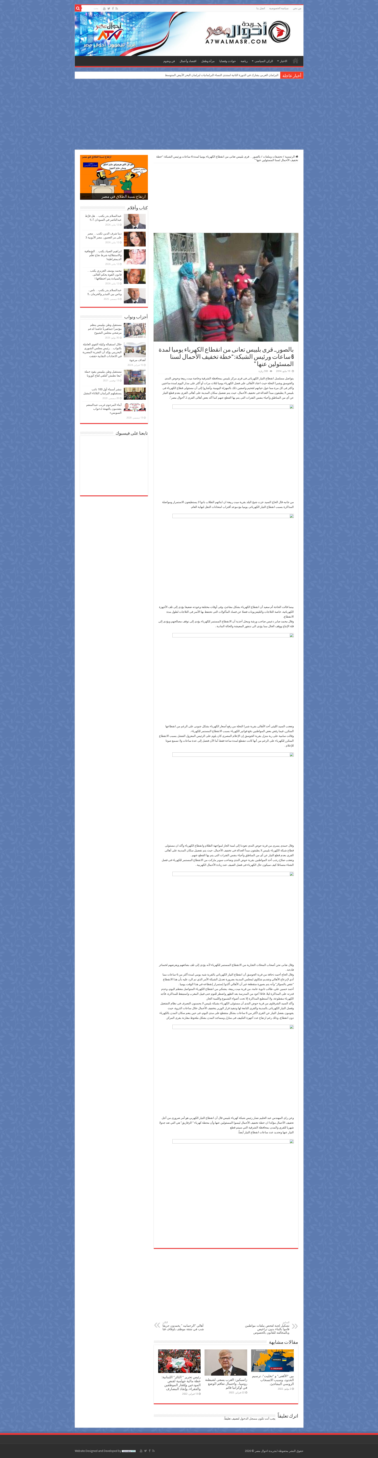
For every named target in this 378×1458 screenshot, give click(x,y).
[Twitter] (109, 8)
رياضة (244, 61)
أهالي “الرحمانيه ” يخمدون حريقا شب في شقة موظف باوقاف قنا (183, 1326)
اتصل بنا (260, 8)
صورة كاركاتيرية (133, 197)
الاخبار (283, 61)
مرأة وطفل (208, 61)
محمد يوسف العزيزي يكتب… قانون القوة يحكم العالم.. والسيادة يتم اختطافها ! (104, 274)
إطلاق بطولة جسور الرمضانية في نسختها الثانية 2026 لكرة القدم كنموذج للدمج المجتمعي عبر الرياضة (219, 75)
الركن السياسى (264, 61)
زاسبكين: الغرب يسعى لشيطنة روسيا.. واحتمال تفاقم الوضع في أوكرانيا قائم (226, 1384)
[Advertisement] (189, 114)
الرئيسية (295, 60)
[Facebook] (113, 8)
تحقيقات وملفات (272, 156)
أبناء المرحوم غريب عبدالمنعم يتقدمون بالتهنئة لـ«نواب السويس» (104, 408)
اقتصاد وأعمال (188, 61)
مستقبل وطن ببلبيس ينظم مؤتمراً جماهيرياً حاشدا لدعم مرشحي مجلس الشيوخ (105, 328)
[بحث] (78, 8)
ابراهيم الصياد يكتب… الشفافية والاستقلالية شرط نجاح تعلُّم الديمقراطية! (103, 255)
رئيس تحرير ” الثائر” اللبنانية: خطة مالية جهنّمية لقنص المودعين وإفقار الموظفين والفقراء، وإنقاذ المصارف (181, 1383)
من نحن (297, 8)
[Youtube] (104, 8)
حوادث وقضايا (227, 61)
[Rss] (116, 8)
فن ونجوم (169, 61)
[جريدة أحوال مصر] (189, 34)
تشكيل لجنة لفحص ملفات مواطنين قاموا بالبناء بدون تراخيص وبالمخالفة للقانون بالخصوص (267, 1327)
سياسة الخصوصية (279, 8)
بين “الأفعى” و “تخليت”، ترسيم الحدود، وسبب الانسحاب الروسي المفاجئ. (273, 1380)
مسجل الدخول (248, 1418)
